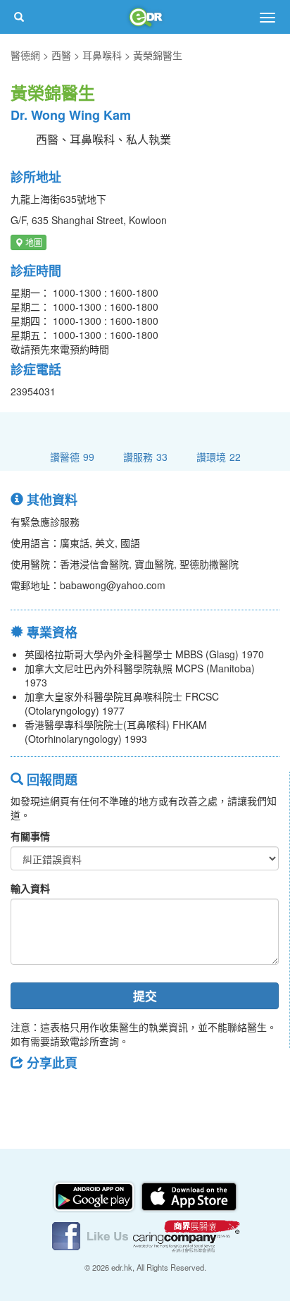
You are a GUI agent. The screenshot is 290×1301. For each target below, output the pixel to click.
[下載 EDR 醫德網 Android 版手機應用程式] (95, 1195)
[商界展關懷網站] (186, 1235)
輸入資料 (30, 888)
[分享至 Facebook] (27, 1094)
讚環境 (218, 456)
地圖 (32, 242)
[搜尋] (19, 17)
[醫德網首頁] (145, 17)
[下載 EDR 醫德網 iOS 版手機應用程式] (189, 1195)
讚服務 (145, 456)
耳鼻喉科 (102, 55)
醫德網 (25, 55)
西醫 (61, 55)
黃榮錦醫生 (157, 55)
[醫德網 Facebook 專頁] (91, 1235)
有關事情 (30, 836)
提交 (145, 995)
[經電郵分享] (137, 1094)
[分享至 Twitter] (64, 1094)
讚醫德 (72, 456)
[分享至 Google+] (101, 1094)
